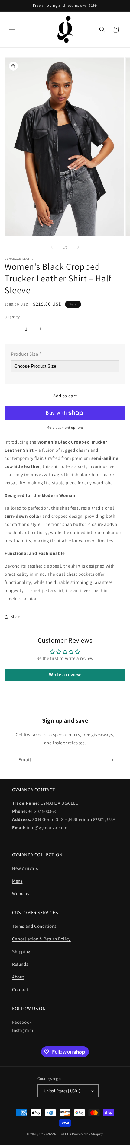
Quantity (12, 317)
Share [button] (16, 616)
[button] (12, 29)
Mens (17, 881)
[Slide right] (78, 247)
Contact (20, 989)
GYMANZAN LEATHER (55, 1134)
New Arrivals (25, 868)
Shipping (21, 951)
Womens (20, 893)
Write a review (65, 674)
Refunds (20, 964)
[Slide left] (51, 247)
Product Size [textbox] (26, 354)
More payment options (65, 427)
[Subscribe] (111, 760)
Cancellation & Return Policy (41, 939)
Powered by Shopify (87, 1134)
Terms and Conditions (34, 926)
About (18, 977)
